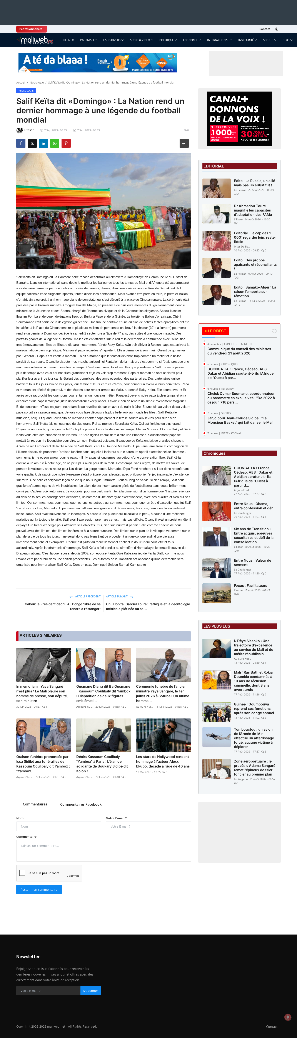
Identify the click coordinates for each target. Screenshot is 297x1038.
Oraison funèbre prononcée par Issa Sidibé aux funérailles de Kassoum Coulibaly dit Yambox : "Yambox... (43, 763)
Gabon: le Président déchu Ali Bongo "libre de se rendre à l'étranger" (63, 606)
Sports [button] (268, 40)
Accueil (20, 82)
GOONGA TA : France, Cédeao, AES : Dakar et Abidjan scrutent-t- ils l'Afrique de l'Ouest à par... (240, 373)
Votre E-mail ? (116, 818)
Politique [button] (166, 40)
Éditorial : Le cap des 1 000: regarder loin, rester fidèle (255, 237)
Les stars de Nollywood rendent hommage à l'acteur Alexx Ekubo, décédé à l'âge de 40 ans (163, 761)
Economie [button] (190, 40)
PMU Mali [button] (87, 40)
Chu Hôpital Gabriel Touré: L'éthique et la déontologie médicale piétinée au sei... (148, 606)
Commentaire (26, 837)
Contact (264, 29)
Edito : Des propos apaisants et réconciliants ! (255, 264)
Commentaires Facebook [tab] (81, 804)
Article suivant (117, 596)
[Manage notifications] (287, 1017)
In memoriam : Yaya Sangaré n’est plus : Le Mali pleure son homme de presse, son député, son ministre (42, 693)
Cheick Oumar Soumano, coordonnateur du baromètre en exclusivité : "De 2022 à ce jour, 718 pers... (241, 397)
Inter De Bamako (242, 246)
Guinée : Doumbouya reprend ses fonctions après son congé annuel (254, 708)
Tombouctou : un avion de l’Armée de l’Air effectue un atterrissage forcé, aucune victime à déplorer (254, 738)
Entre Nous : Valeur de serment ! (252, 562)
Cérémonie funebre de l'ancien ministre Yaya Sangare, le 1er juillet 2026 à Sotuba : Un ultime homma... (162, 693)
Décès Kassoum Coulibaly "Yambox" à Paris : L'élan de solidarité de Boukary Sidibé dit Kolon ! (102, 763)
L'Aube (238, 590)
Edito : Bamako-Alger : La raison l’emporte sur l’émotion (255, 291)
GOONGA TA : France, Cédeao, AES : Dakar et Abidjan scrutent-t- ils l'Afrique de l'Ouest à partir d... (253, 476)
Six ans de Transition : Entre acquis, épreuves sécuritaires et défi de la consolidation (254, 535)
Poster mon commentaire (39, 889)
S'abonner (90, 991)
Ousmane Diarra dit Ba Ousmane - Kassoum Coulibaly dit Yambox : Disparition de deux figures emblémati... (103, 693)
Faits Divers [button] (111, 40)
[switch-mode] (277, 29)
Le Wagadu (241, 779)
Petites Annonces (30, 29)
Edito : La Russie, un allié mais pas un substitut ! (254, 183)
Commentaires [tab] (35, 804)
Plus (286, 40)
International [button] (218, 40)
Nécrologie (37, 82)
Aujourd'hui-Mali (85, 706)
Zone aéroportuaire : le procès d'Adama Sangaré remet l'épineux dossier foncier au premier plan (254, 767)
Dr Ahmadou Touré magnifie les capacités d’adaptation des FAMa (253, 210)
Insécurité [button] (246, 40)
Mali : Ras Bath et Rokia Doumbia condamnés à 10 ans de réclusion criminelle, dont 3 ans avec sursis (253, 681)
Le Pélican (240, 190)
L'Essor (238, 219)
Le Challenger (242, 513)
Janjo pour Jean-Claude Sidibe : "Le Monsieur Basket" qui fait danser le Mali (240, 420)
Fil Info (68, 40)
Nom (19, 818)
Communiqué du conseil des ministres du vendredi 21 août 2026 (239, 351)
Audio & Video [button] (140, 40)
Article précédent (88, 596)
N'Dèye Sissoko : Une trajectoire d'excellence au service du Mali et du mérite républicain (253, 647)
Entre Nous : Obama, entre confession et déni (254, 506)
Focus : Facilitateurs (250, 585)
